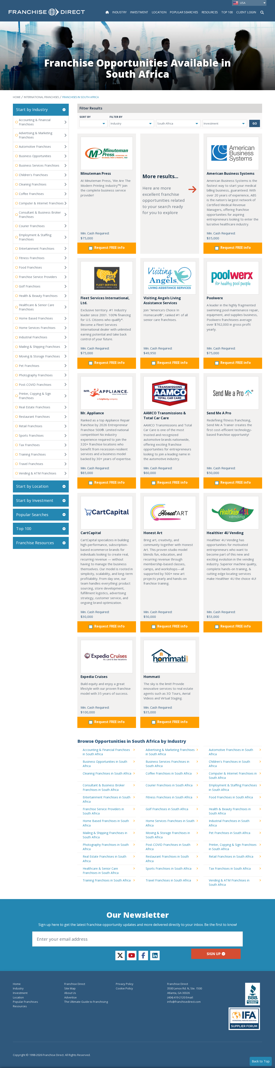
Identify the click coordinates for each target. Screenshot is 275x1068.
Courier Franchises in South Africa (169, 785)
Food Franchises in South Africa (231, 797)
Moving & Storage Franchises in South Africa (168, 835)
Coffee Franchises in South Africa (169, 773)
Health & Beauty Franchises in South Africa (230, 811)
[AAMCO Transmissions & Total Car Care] (170, 393)
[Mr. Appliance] (107, 393)
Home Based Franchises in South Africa (106, 823)
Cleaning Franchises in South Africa (107, 773)
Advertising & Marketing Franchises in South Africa (170, 752)
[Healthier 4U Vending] (233, 512)
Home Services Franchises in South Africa (170, 823)
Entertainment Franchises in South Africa (106, 799)
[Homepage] (107, 12)
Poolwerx (215, 298)
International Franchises (41, 97)
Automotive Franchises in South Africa (231, 752)
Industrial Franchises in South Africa (229, 823)
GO (254, 123)
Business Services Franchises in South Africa (167, 764)
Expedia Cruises (94, 676)
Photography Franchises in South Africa (106, 847)
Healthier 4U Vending (225, 532)
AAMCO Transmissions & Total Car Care (165, 415)
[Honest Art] (170, 512)
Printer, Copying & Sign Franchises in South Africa (233, 847)
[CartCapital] (107, 512)
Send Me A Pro (219, 413)
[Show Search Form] (262, 12)
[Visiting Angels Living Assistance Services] (170, 277)
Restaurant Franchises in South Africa (167, 858)
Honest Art (153, 532)
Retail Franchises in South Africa (231, 856)
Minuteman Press (96, 173)
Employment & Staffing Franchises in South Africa (233, 787)
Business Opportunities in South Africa (105, 764)
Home (16, 97)
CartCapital (91, 532)
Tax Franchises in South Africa (230, 868)
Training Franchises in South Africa (107, 880)
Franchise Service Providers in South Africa (103, 811)
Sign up (214, 953)
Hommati (152, 676)
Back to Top (261, 1061)
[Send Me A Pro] (233, 393)
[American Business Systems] (233, 153)
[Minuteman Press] (107, 153)
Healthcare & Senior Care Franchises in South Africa (101, 870)
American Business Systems (230, 173)
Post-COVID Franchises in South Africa (168, 847)
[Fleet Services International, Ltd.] (107, 277)
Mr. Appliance (92, 413)
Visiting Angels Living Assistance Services (162, 300)
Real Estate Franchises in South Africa (104, 858)
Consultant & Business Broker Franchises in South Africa (104, 787)
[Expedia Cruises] (107, 656)
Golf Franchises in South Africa (167, 809)
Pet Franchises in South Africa (229, 833)
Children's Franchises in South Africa (229, 764)
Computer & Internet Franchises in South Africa (233, 775)
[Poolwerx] (233, 277)
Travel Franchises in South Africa (168, 880)
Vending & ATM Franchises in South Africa (229, 882)
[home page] (47, 12)
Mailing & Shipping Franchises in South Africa (105, 835)
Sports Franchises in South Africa (168, 868)
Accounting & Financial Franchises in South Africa (106, 752)
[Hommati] (170, 656)
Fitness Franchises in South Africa (169, 797)
